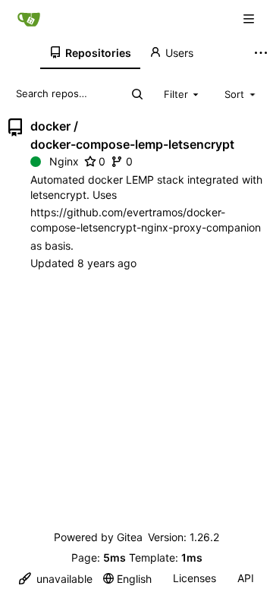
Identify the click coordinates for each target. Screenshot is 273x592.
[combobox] (183, 93)
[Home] (29, 19)
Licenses (194, 578)
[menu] (56, 578)
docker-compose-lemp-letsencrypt (132, 144)
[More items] (261, 53)
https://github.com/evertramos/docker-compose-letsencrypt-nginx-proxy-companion (145, 220)
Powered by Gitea (98, 537)
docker (50, 126)
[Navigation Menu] (250, 18)
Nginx (64, 161)
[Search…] (137, 94)
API (245, 578)
